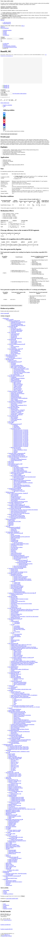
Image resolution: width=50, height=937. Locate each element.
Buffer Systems (11, 520)
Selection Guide (14, 597)
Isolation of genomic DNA (19, 713)
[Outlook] (26, 127)
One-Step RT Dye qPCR (16, 328)
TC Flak (7, 828)
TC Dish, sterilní (11, 833)
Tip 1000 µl (13, 770)
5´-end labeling (17, 622)
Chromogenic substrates (16, 636)
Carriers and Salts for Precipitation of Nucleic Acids (21, 705)
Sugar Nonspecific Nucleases (17, 587)
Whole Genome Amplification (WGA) (19, 405)
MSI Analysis (11, 461)
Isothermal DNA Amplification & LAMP (16, 401)
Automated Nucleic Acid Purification (16, 516)
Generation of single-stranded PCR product (20, 543)
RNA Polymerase (14, 417)
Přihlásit (22, 896)
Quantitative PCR (14, 540)
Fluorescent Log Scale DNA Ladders (21, 368)
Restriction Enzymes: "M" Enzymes (21, 444)
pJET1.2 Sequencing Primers (20, 684)
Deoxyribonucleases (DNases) (17, 586)
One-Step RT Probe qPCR (16, 331)
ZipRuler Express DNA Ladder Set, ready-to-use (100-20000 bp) (24, 648)
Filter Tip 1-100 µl (14, 759)
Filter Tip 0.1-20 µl (15, 765)
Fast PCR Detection (15, 346)
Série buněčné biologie (15, 528)
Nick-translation (17, 627)
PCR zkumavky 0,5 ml (13, 785)
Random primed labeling (19, 628)
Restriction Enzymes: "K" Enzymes (21, 439)
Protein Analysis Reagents (13, 738)
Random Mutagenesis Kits (16, 460)
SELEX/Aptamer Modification (20, 481)
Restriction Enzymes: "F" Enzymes (21, 441)
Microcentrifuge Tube (13, 790)
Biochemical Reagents (13, 730)
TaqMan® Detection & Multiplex (18, 378)
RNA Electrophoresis (12, 667)
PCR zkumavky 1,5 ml (13, 784)
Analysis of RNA (14, 613)
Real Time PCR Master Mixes (25, 561)
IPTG (15, 704)
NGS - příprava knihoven (11, 354)
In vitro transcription (18, 634)
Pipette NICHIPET (12, 851)
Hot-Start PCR (14, 336)
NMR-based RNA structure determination (22, 480)
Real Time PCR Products (21, 560)
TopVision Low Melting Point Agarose (22, 694)
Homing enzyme (14, 569)
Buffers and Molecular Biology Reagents (16, 455)
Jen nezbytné (8, 6)
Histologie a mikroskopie (11, 814)
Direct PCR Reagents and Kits (20, 566)
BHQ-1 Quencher (17, 382)
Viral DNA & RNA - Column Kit (18, 409)
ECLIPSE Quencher (18, 388)
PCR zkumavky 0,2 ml (13, 779)
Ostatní (10, 708)
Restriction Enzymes (15, 428)
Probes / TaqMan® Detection (17, 400)
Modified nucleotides (15, 640)
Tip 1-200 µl (13, 767)
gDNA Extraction (14, 495)
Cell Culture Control (18, 659)
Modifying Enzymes (15, 447)
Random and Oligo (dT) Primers (17, 393)
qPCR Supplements (15, 395)
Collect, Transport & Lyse (16, 503)
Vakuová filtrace (11, 825)
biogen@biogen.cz (8, 920)
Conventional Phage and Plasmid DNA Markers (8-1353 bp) (23, 647)
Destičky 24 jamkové (12, 861)
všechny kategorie (4, 313)
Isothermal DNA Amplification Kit (18, 321)
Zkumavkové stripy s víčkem (12, 772)
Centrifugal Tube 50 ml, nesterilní (18, 799)
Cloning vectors (14, 600)
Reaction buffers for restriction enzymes (19, 571)
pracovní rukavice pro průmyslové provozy (17, 840)
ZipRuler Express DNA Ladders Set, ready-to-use (21, 644)
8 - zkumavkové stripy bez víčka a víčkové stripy (18, 746)
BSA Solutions (11, 688)
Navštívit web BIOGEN (6, 924)
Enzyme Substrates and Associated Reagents (20, 697)
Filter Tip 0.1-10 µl (15, 766)
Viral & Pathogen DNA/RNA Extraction (19, 501)
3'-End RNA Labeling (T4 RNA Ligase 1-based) (21, 472)
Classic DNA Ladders (18, 373)
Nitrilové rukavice (12, 838)
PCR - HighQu (11, 332)
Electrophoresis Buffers (16, 649)
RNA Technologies (12, 465)
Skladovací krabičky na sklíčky (14, 816)
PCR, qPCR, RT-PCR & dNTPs (15, 533)
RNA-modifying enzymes (19, 478)
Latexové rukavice (12, 836)
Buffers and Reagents (15, 537)
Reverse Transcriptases (15, 353)
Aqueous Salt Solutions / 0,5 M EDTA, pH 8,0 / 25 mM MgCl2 (24, 695)
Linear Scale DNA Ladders (19, 371)
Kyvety (7, 854)
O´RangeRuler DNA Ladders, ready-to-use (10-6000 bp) (22, 663)
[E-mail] (26, 129)
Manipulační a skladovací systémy (13, 810)
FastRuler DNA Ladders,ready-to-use (18, 645)
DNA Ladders (14, 343)
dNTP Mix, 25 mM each (19, 678)
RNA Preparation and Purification (18, 726)
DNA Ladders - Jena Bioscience (17, 367)
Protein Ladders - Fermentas (14, 710)
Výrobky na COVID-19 (8, 893)
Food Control (11, 462)
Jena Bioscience (9, 359)
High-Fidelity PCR (15, 334)
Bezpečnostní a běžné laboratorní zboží (14, 819)
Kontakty (5, 33)
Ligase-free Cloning (15, 458)
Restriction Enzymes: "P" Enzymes (21, 446)
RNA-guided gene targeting (17, 473)
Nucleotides (13, 347)
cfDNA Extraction (14, 494)
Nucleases (16, 451)
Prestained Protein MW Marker (17, 454)
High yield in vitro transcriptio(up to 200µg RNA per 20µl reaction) (25, 609)
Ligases (12, 581)
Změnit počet (3, 93)
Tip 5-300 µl (13, 760)
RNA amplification (15, 611)
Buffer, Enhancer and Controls (17, 366)
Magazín (5, 31)
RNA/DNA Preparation (13, 407)
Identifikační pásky (12, 823)
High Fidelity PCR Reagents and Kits (21, 556)
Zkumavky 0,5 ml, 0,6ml (13, 801)
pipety (7, 848)
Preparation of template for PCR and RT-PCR (20, 536)
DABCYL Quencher (18, 385)
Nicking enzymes (14, 570)
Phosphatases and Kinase (16, 574)
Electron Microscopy (7, 871)
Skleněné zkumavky (12, 804)
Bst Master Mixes (14, 406)
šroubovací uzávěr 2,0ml (16, 783)
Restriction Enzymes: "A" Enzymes (21, 434)
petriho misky (8, 863)
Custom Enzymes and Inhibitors (17, 737)
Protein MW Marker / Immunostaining (16, 453)
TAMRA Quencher (18, 386)
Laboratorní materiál (7, 744)
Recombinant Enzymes (16, 424)
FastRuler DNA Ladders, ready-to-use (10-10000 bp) (22, 664)
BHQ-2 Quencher (17, 390)
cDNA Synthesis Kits (15, 350)
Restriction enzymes (18, 590)
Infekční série (13, 529)
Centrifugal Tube (12, 796)
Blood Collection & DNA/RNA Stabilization (20, 506)
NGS (7, 877)
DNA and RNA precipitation (19, 723)
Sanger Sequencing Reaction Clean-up (19, 510)
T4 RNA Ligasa (17, 583)
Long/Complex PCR (15, 333)
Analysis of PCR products (16, 553)
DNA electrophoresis (12, 643)
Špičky (7, 752)
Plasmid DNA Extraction (16, 496)
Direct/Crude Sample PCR (16, 338)
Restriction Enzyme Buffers (19, 591)
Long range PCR (14, 548)
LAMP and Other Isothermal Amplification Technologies (22, 724)
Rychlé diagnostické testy (11, 355)
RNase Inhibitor (14, 418)
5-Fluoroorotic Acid (18, 699)
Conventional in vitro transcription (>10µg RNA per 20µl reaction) (24, 616)
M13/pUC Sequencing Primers (20, 683)
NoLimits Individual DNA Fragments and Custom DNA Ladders (24, 662)
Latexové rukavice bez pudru (17, 837)
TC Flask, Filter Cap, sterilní (14, 831)
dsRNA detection (17, 483)
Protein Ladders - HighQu (16, 341)
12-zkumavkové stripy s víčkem (14, 774)
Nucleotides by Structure (16, 489)
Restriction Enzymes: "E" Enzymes (21, 429)
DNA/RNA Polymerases (16, 575)
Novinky (5, 32)
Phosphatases (16, 426)
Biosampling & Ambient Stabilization (16, 505)
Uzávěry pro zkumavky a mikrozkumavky (17, 807)
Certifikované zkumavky (13, 789)
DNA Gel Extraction (15, 728)
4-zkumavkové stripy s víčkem (14, 773)
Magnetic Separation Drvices (14, 514)
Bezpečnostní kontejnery (13, 821)
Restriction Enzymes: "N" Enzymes (21, 440)
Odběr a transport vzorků (11, 866)
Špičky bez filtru (11, 753)
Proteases (15, 452)
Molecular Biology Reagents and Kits (16, 711)
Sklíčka (9, 818)
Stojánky (8, 750)
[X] (26, 118)
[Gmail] (26, 122)
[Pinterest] (26, 120)
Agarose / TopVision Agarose (17, 692)
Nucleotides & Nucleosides (14, 488)
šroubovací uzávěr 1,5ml (16, 793)
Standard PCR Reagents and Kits (25, 563)
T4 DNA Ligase (17, 582)
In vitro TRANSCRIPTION (14, 608)
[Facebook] (26, 113)
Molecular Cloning (12, 596)
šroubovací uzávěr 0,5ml (16, 803)
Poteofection (10, 522)
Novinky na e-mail (4, 896)
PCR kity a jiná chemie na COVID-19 (13, 358)
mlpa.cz (23, 25)
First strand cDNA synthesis (16, 547)
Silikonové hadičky (10, 847)
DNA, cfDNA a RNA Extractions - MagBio (17, 493)
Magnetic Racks (14, 408)
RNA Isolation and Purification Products (19, 725)
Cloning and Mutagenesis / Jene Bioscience (17, 456)
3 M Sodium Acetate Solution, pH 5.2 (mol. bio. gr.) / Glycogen (27, 706)
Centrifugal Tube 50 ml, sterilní (17, 798)
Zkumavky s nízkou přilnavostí (14, 780)
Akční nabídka (6, 890)
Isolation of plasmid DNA (19, 716)
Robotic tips (10, 771)
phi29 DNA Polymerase (16, 323)
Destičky (8, 855)
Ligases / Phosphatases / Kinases (20, 449)
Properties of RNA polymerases (20, 577)
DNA (12, 624)
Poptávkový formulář (7, 908)
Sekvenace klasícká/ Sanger (11, 878)
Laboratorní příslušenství (16, 709)
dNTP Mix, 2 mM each (16, 676)
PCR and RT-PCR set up (16, 554)
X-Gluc (15, 703)
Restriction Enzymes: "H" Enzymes (21, 445)
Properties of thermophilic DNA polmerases (23, 580)
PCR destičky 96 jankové (16, 858)
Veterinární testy (11, 357)
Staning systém (11, 817)
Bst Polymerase (14, 404)
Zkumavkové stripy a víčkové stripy (13, 745)
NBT (15, 702)
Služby (4, 904)
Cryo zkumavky (11, 806)
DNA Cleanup (11, 421)
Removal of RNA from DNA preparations (22, 715)
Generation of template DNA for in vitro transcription (22, 610)
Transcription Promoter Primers (20, 682)
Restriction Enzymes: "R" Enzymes (21, 436)
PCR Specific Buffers (23, 564)
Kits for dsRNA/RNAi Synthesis (20, 470)
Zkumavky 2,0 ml (12, 782)
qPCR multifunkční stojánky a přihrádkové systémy (19, 751)
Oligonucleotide (14, 621)
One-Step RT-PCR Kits (16, 351)
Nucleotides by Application (19, 490)
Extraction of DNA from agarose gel (21, 719)
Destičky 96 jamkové (12, 857)
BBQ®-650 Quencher (18, 384)
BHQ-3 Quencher (17, 387)
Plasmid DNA (14, 732)
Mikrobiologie (9, 813)
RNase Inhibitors (14, 352)
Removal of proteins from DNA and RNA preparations (25, 720)
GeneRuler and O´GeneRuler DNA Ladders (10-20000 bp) (23, 661)
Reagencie (5, 318)
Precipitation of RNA (15, 615)
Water (12, 345)
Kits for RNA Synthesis (18, 468)
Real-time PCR (14, 549)
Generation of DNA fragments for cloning (19, 598)
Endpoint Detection (15, 394)
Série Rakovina (14, 530)
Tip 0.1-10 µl (13, 764)
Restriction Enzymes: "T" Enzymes (21, 438)
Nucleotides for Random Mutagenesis (18, 459)
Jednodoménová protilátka (13, 527)
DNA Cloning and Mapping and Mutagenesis (20, 731)
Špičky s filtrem (11, 755)
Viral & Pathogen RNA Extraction (18, 499)
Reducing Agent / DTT (16, 691)
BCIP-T (15, 701)
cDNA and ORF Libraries (16, 736)
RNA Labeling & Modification (17, 475)
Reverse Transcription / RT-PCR (15, 391)
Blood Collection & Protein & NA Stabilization (20, 507)
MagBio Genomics (10, 492)
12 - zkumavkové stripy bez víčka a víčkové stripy (18, 747)
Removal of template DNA (16, 614)
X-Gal (15, 698)
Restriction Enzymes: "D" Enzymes (21, 432)
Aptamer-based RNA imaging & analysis (22, 486)
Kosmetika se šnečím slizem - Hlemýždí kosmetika (16, 873)
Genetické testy (9, 885)
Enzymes (10, 422)
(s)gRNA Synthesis (17, 474)
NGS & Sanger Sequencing (14, 508)
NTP (12, 638)
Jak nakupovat (6, 35)
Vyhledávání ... (4, 38)
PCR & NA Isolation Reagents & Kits (16, 344)
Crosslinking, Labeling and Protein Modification (21, 739)
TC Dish (8, 832)
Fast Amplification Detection (17, 324)
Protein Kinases (17, 427)
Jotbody (7, 526)
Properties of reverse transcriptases (21, 576)
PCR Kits (8, 884)
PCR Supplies (17, 559)
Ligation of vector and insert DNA (18, 601)
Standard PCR (14, 337)
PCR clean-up (16, 717)
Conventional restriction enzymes (15, 568)
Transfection (10, 524)
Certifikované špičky (12, 756)
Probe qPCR (13, 327)
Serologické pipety (12, 850)
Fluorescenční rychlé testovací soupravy (14, 881)
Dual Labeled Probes (15, 381)
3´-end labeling (17, 623)
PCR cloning (13, 551)
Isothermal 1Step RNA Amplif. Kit (18, 325)
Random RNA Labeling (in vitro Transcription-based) (25, 476)
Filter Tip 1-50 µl (14, 763)
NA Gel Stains (14, 340)
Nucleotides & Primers (13, 672)
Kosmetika (5, 872)
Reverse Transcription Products (20, 567)
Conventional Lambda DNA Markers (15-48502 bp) (22, 657)
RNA (12, 632)
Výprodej (5, 892)
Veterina (5, 879)
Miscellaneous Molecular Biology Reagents (20, 729)
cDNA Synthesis (14, 399)
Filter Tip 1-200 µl (14, 762)
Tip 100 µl (13, 769)
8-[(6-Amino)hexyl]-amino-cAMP (15, 463)
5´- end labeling (17, 631)
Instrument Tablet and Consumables (18, 517)
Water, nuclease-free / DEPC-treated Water (19, 696)
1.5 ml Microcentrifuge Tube (17, 791)
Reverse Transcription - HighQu (15, 348)
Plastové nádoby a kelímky (11, 844)
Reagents (10, 690)
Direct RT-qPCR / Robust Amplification (19, 398)
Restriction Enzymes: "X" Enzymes (21, 442)
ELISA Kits (8, 882)
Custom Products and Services (14, 735)
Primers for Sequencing (16, 681)
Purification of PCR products (17, 544)
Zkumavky (8, 778)
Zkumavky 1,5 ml (12, 792)
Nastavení (3, 6)
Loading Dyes (14, 665)
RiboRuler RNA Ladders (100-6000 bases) (20, 669)
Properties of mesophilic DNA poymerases (22, 578)
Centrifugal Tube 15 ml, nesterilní (18, 800)
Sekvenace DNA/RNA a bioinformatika (11, 875)
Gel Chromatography (15, 374)
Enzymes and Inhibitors (16, 588)
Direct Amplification (15, 379)
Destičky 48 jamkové (12, 860)
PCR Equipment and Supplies (17, 555)
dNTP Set (16, 679)
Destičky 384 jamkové (13, 859)
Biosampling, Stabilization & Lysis (15, 502)
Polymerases (13, 363)
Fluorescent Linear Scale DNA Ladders (22, 372)
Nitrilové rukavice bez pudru (17, 839)
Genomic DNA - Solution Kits (17, 411)
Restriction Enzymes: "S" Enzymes (21, 435)
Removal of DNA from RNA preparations (22, 722)
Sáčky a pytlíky (9, 843)
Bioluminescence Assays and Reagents (19, 740)
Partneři (4, 906)
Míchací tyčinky (9, 864)
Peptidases (16, 425)
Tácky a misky (9, 867)
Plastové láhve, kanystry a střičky (12, 845)
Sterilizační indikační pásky (14, 820)
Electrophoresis (11, 339)
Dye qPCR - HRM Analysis (17, 330)
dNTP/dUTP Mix (14, 675)
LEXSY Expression (12, 360)
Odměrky (8, 868)
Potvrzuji (2, 20)
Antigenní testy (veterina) (11, 880)
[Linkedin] (26, 116)
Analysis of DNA (14, 605)
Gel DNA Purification (15, 497)
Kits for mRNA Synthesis (19, 469)
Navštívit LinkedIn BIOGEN (7, 929)
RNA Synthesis (14, 466)
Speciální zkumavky (12, 794)
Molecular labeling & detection (14, 618)
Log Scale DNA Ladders (19, 370)
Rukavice (8, 834)
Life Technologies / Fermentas (12, 532)
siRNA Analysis (14, 668)
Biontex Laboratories (10, 519)
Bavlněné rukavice (12, 841)
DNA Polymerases (17, 448)
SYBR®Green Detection (16, 380)
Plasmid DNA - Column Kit (16, 414)
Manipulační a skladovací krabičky (13, 811)
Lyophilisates (13, 377)
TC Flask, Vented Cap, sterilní (14, 830)
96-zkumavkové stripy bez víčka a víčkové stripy (18, 749)
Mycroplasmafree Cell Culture (14, 521)
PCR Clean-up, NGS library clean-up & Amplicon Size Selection (24, 509)
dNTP (12, 642)
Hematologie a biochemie (11, 826)
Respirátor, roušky (12, 824)
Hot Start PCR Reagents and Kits (20, 557)
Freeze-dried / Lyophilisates (16, 392)
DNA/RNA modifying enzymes (15, 573)
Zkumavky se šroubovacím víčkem (15, 787)
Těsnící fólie (8, 777)
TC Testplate (8, 827)
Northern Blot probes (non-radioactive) (22, 485)
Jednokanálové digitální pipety (14, 852)
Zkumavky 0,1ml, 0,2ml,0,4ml (14, 805)
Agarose (12, 670)
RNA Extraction (14, 500)
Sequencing (13, 550)
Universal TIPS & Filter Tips (14, 758)
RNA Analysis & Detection (16, 479)
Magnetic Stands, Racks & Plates (18, 515)
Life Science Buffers (15, 743)
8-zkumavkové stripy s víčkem (14, 776)
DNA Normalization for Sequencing (18, 512)
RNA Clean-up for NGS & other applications (20, 513)
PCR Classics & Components (14, 361)
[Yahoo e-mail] (26, 124)
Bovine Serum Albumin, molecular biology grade (21, 689)
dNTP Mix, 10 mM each (16, 674)
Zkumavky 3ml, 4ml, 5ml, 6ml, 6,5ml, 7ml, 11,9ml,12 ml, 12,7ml (21, 809)
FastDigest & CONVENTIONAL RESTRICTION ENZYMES (21, 593)
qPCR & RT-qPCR (12, 326)
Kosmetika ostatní (9, 874)
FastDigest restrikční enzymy (17, 594)
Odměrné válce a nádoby (13, 870)
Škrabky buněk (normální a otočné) (13, 846)
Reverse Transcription (15, 535)
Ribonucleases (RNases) (16, 584)
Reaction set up (14, 607)
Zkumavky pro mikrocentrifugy (14, 786)
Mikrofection (11, 523)
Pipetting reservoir (12, 853)
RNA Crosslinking (17, 487)
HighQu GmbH (9, 319)
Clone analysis (14, 604)
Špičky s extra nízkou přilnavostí (15, 757)
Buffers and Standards (13, 742)
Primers (12, 534)
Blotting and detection (15, 617)
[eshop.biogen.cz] (5, 28)
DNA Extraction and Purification (18, 712)
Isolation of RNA (17, 718)
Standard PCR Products (21, 562)
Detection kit (13, 641)
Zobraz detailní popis (5, 102)
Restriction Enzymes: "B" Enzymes (21, 433)
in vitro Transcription (12, 415)
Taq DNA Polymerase (18, 542)
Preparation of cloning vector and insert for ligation (21, 603)
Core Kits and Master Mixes (17, 365)
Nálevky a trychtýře (10, 865)
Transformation (14, 602)
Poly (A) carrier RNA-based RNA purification (23, 482)
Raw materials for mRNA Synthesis (21, 467)
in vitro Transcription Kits (16, 419)
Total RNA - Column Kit (16, 412)
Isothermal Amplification (13, 320)
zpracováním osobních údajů (12, 898)
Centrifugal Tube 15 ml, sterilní (17, 797)
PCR (15, 630)
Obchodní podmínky (7, 30)
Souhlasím (15, 6)
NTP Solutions (14, 420)
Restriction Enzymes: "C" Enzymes (21, 431)
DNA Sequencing (14, 733)
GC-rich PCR (14, 546)
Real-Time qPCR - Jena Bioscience (15, 375)
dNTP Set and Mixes (15, 677)
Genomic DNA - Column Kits (17, 413)
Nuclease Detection (18, 658)
